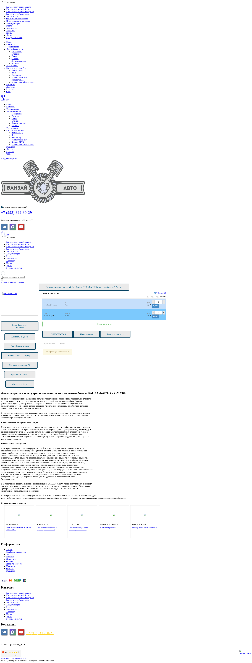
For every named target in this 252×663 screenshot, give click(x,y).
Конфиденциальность (16, 552)
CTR (8, 91)
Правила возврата (14, 564)
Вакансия (10, 84)
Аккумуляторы (13, 23)
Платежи (16, 54)
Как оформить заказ (20, 346)
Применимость (49, 344)
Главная (9, 42)
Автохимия (11, 28)
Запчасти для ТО (13, 16)
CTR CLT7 (42, 524)
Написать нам (86, 334)
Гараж (14, 56)
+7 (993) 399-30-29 (16, 212)
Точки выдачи (12, 47)
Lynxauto (10, 89)
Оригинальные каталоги (17, 19)
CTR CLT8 (74, 524)
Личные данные (19, 61)
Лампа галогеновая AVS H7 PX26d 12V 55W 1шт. (18, 529)
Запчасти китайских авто (17, 14)
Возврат (10, 557)
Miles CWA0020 (139, 524)
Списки (15, 58)
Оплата (9, 561)
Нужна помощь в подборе (12, 282)
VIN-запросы (12, 66)
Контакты (10, 44)
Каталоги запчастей (18, 7)
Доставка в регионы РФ (20, 365)
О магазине (11, 559)
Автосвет (10, 30)
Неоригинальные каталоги (18, 21)
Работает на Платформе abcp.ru (13, 658)
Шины (9, 33)
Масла (9, 26)
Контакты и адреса (19, 337)
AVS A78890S (12, 524)
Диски (9, 35)
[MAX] (12, 227)
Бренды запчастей (14, 37)
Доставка (10, 87)
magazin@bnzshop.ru (12, 640)
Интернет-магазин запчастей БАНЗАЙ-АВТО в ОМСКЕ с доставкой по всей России (84, 287)
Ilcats (14, 73)
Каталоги (11, 2)
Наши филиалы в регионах (20, 326)
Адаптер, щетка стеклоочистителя (144, 528)
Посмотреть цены (104, 324)
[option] (19, 304)
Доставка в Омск (19, 384)
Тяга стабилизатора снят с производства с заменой (47, 529)
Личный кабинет (14, 49)
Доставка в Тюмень (19, 374)
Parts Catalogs (17, 70)
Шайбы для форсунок (108, 528)
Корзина (15, 63)
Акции (9, 549)
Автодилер (16, 75)
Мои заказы (17, 51)
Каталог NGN (18, 80)
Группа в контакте (115, 334)
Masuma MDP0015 (109, 524)
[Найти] (2, 279)
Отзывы (62, 344)
